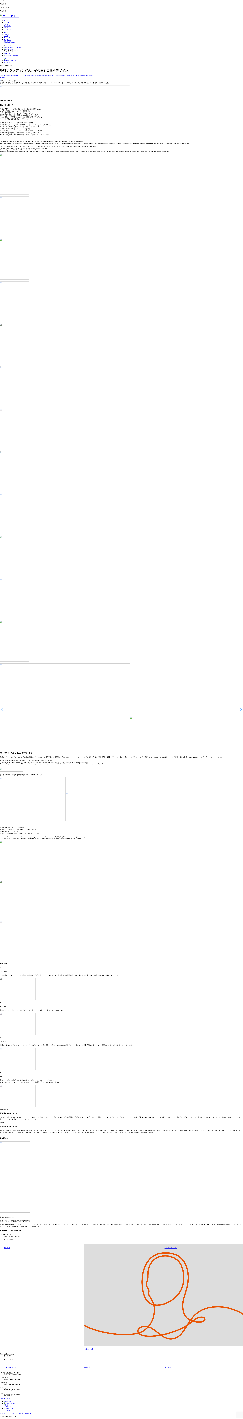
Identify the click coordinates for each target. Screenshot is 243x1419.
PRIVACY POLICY (10, 60)
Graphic (44, 75)
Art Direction (4, 75)
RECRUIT (7, 27)
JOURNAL (7, 26)
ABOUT (6, 20)
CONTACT (7, 29)
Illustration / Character (53, 75)
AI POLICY (7, 62)
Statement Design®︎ (66, 75)
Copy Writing (27, 75)
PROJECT (7, 22)
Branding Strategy (13, 75)
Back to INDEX (5, 1398)
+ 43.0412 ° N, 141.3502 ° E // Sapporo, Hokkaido (15, 1413)
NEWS (6, 24)
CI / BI (21, 75)
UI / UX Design (77, 75)
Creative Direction (36, 75)
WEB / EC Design (87, 75)
